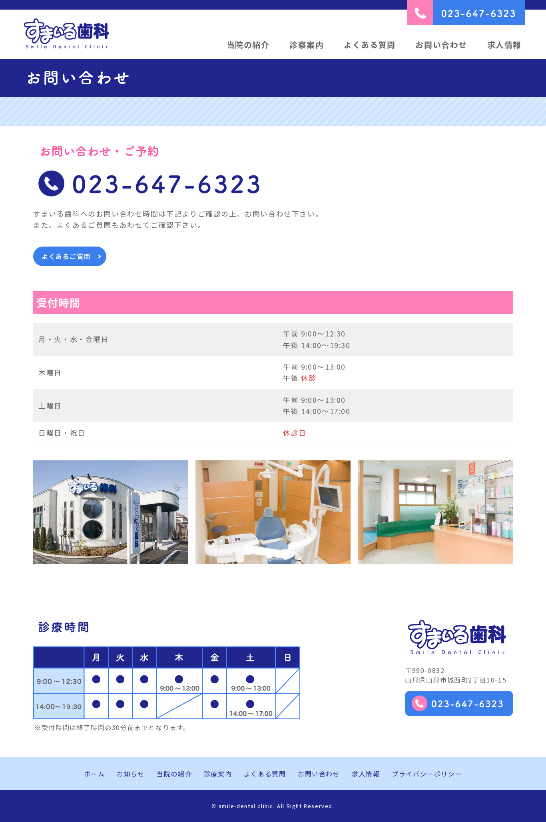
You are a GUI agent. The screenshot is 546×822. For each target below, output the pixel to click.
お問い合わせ (441, 44)
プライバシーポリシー (427, 773)
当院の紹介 (248, 44)
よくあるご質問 (66, 256)
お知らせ (131, 773)
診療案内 (218, 773)
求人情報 (504, 44)
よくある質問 (370, 44)
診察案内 (306, 44)
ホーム (94, 773)
